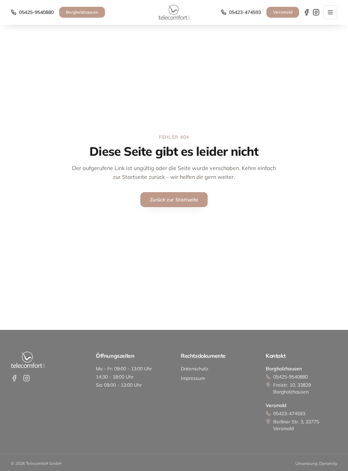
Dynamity (328, 463)
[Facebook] (306, 12)
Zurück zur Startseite (174, 200)
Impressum (193, 378)
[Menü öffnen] (330, 12)
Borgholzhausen (82, 12)
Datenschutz (194, 369)
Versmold (282, 12)
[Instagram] (316, 12)
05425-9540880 (36, 12)
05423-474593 (245, 12)
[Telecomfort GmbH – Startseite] (173, 12)
